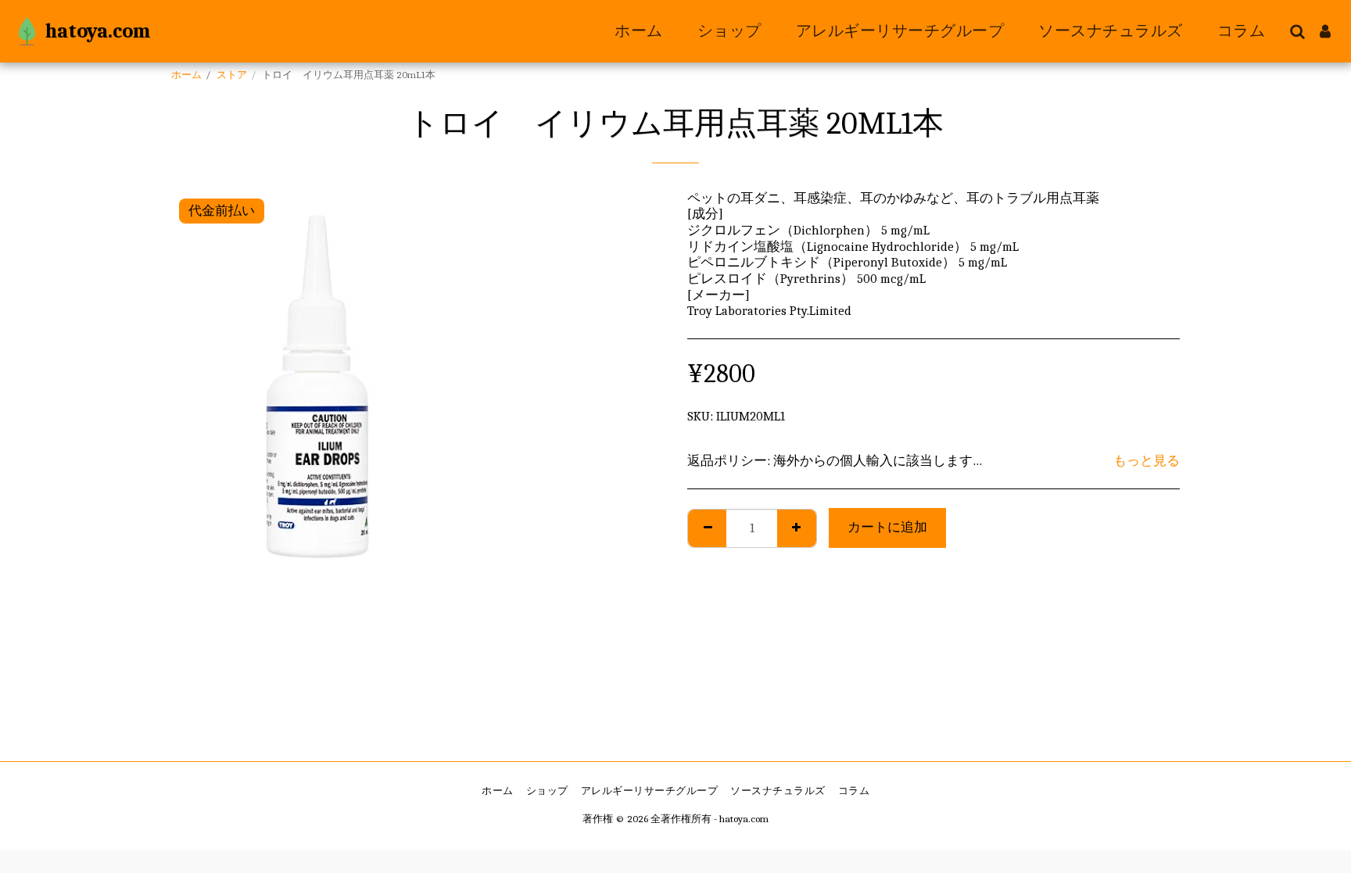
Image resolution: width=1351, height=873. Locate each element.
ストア (232, 75)
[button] (1297, 31)
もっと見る (1146, 460)
